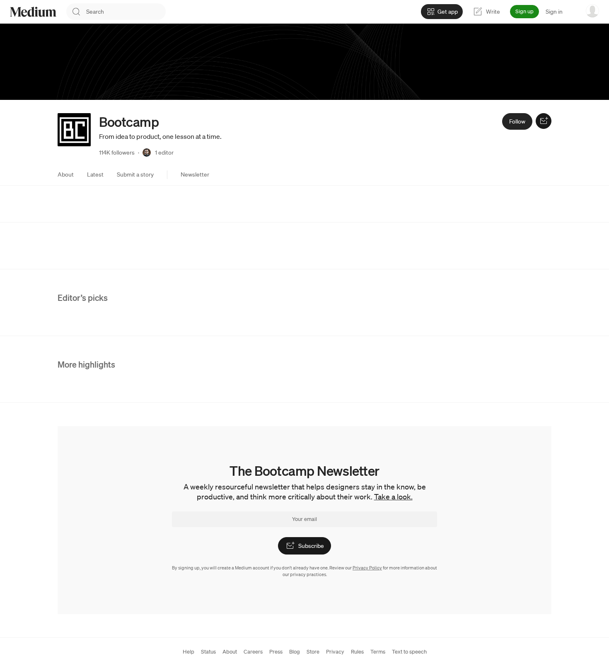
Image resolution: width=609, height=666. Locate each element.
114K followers (117, 152)
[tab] (66, 174)
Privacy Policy (367, 567)
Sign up (524, 11)
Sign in (554, 11)
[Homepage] (33, 12)
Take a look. (393, 496)
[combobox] (126, 11)
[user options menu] (592, 10)
